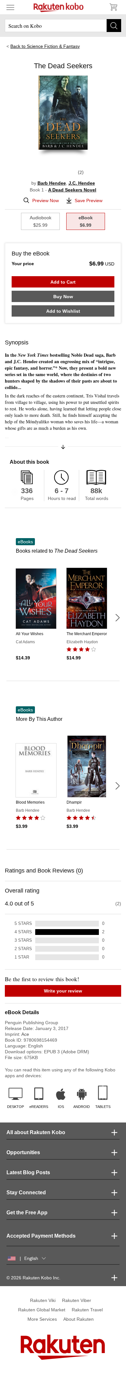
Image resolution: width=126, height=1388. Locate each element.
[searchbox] (63, 25)
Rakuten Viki (43, 1300)
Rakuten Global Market (41, 1309)
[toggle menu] (10, 7)
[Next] (117, 617)
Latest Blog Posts (28, 1172)
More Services (42, 1319)
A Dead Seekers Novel (72, 189)
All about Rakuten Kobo (35, 1132)
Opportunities (23, 1152)
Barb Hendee (51, 183)
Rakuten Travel (87, 1309)
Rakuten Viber (76, 1300)
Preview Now (45, 200)
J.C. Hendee (81, 183)
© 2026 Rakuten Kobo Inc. (33, 1277)
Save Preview (88, 200)
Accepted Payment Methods (41, 1236)
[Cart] (113, 7)
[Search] (114, 25)
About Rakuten (78, 1319)
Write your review (63, 990)
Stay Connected (26, 1192)
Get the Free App (26, 1212)
